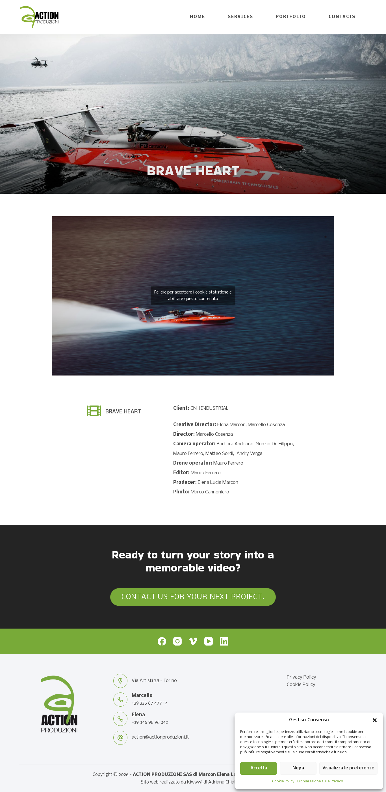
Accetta (258, 768)
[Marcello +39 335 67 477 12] (120, 699)
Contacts (342, 17)
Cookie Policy (283, 781)
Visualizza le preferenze (348, 768)
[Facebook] (162, 641)
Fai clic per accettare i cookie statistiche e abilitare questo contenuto (193, 295)
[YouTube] (208, 641)
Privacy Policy (301, 677)
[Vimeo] (193, 641)
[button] (375, 720)
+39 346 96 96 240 (150, 722)
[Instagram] (177, 641)
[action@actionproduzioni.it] (120, 738)
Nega (298, 768)
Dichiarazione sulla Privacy (320, 781)
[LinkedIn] (224, 641)
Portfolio (291, 17)
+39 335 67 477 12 (149, 703)
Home (197, 17)
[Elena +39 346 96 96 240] (120, 719)
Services (240, 17)
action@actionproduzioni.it (160, 737)
